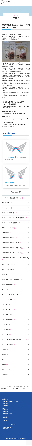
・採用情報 (5, 417)
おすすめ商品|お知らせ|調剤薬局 (12, 248)
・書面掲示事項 (6, 428)
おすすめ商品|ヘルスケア (10, 264)
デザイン (6, 324)
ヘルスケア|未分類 (8, 344)
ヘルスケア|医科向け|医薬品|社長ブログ (14, 339)
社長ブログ (6, 369)
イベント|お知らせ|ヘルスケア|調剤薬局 (14, 218)
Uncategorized (7, 208)
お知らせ (5, 274)
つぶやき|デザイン (8, 309)
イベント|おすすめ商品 (9, 213)
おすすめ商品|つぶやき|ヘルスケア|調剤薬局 (15, 258)
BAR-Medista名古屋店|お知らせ (12, 198)
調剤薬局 (5, 374)
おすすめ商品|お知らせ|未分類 (12, 243)
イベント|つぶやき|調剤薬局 (11, 223)
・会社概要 (5, 403)
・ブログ (4, 421)
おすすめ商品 (7, 233)
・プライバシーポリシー (9, 424)
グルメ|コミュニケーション (11, 294)
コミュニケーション (9, 299)
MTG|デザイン (7, 203)
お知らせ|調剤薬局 (8, 284)
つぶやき (6, 304)
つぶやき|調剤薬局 (8, 319)
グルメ (5, 289)
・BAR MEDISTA (7, 413)
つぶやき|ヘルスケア (9, 314)
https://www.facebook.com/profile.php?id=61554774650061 (14, 125)
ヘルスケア (6, 334)
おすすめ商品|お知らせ (9, 238)
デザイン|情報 (7, 329)
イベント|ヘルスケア (9, 228)
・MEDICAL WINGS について (10, 401)
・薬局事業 (5, 411)
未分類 (5, 364)
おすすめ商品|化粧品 (9, 269)
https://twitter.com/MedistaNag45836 (13, 113)
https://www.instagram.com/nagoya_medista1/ (16, 119)
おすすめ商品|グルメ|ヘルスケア (12, 253)
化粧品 (5, 349)
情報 (4, 359)
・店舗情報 (5, 405)
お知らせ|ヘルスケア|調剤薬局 (12, 279)
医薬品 (5, 354)
